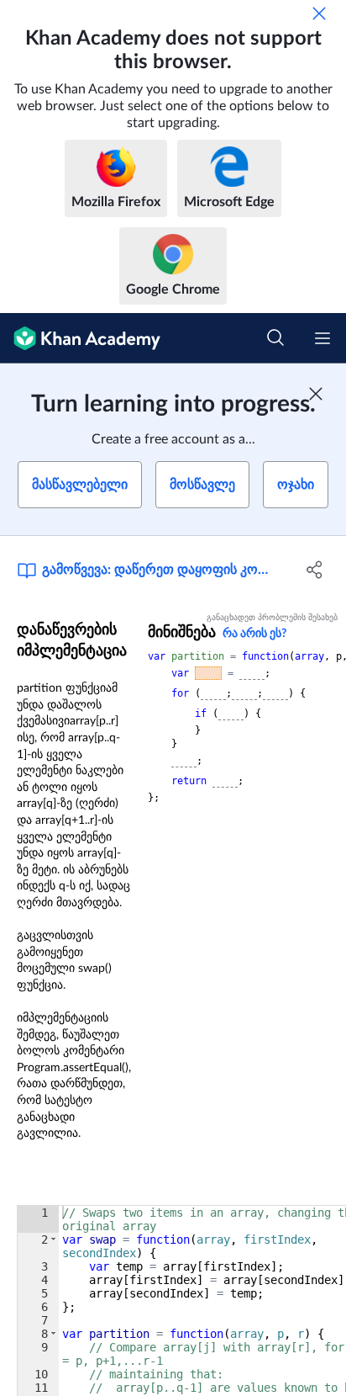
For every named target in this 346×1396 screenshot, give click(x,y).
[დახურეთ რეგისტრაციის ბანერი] (316, 394)
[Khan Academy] (80, 338)
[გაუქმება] (319, 13)
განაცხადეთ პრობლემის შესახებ (272, 617)
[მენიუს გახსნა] (322, 338)
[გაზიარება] (314, 570)
